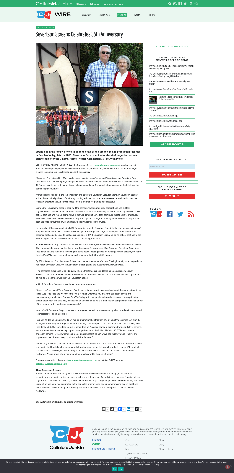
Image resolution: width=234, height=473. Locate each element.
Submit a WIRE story (172, 47)
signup (172, 196)
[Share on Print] (112, 409)
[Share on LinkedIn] (128, 409)
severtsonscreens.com (107, 165)
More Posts (172, 144)
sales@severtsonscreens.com (51, 363)
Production (86, 15)
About (128, 440)
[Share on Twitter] (137, 409)
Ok (114, 469)
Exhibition (121, 15)
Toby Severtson (68, 402)
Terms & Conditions (136, 453)
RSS (127, 449)
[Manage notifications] (227, 467)
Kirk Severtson (78, 402)
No (121, 469)
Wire (96, 444)
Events (137, 15)
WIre (96, 4)
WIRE (63, 15)
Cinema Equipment (45, 28)
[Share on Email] (104, 409)
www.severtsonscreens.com (82, 360)
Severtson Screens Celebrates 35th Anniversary (79, 34)
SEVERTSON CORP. (57, 402)
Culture (151, 15)
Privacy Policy (133, 458)
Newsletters (115, 4)
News (82, 4)
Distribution (104, 15)
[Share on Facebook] (120, 409)
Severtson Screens (45, 402)
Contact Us (131, 444)
